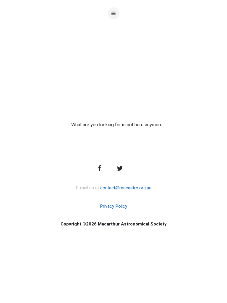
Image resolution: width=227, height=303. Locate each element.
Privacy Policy (113, 206)
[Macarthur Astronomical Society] (114, 56)
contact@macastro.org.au (125, 188)
